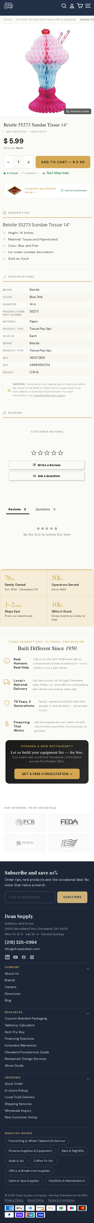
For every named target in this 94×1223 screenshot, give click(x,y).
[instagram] (31, 957)
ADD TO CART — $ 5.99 (63, 162)
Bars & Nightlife (73, 1151)
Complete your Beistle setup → (40, 190)
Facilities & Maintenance (67, 1181)
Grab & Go (16, 1161)
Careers (11, 987)
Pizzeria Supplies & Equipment (30, 1151)
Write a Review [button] (49, 465)
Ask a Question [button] (49, 476)
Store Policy (36, 1200)
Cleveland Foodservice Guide (27, 1052)
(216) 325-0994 (21, 942)
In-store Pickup (16, 1090)
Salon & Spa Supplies (24, 1181)
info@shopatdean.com (22, 949)
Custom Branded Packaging (26, 1018)
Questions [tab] (43, 509)
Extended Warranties (21, 1045)
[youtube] (15, 957)
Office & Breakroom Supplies (29, 1171)
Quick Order (14, 1084)
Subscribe (72, 897)
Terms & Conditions (61, 1200)
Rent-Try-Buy (15, 1032)
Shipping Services (18, 1104)
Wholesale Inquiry (18, 1111)
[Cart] (80, 5)
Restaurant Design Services (26, 1059)
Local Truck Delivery (20, 1097)
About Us (12, 973)
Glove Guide (14, 1065)
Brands (10, 980)
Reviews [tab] (14, 509)
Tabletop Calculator (20, 1025)
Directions (12, 994)
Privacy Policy (14, 1200)
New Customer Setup (21, 1117)
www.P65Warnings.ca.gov (49, 395)
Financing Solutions (19, 1039)
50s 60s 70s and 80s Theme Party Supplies (46, 19)
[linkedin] (7, 957)
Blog (8, 1000)
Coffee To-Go (43, 1161)
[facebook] (23, 957)
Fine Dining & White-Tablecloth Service (37, 1141)
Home (7, 19)
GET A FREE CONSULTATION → (47, 774)
